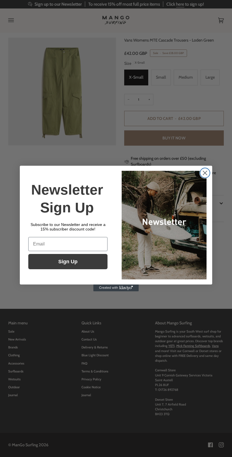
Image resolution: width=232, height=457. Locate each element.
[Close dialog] (205, 173)
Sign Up (68, 261)
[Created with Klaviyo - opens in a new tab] (116, 287)
